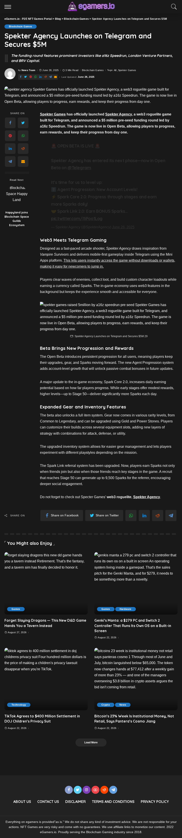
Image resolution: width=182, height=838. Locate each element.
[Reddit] (45, 77)
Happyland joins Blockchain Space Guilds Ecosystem (16, 219)
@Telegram (79, 167)
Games (16, 609)
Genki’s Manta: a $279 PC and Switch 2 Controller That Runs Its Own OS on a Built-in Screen (132, 625)
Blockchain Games (20, 26)
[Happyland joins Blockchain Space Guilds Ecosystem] (16, 196)
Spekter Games (127, 70)
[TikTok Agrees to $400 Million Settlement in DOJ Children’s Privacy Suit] (46, 679)
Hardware (125, 609)
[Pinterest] (30, 77)
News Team (29, 70)
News (122, 704)
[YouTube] (95, 790)
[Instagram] (87, 790)
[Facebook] (20, 77)
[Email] (55, 77)
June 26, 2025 (123, 227)
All (115, 70)
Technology (19, 704)
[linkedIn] (40, 77)
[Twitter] (25, 77)
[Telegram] (50, 77)
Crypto (105, 704)
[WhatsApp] (35, 77)
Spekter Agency (118, 114)
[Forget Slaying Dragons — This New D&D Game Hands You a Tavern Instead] (46, 583)
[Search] (173, 6)
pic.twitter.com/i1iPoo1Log (77, 218)
